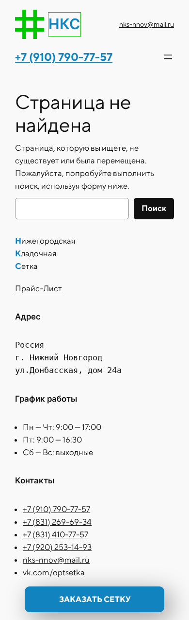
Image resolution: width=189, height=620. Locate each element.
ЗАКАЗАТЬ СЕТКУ (94, 599)
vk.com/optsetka (54, 572)
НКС (64, 24)
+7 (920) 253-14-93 (57, 547)
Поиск (154, 208)
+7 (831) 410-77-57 (55, 534)
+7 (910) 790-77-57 (56, 509)
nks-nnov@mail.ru (146, 24)
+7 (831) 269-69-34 (57, 522)
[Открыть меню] (168, 57)
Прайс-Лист (38, 288)
